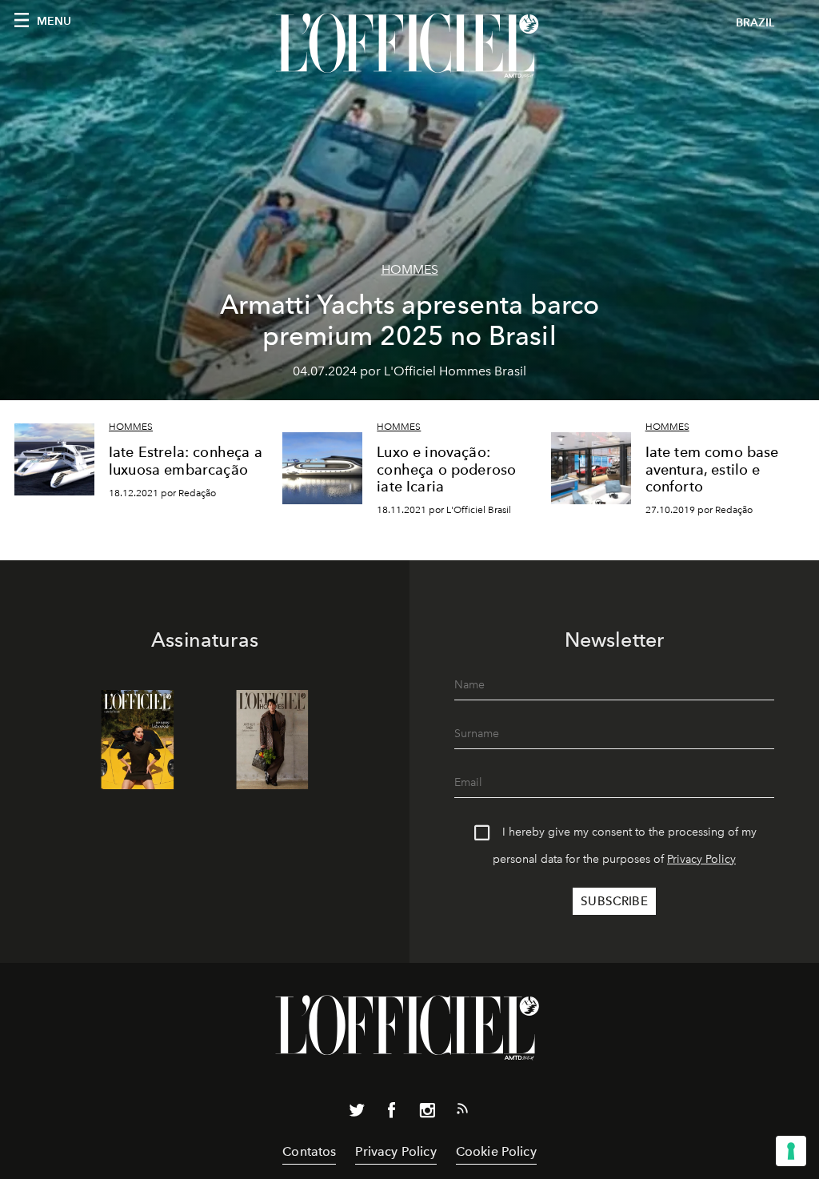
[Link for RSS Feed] (462, 1112)
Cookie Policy (496, 1151)
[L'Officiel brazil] (409, 46)
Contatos (309, 1151)
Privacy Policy (701, 859)
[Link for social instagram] (427, 1113)
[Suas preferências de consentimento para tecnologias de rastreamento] (791, 1151)
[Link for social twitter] (357, 1113)
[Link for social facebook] (392, 1113)
